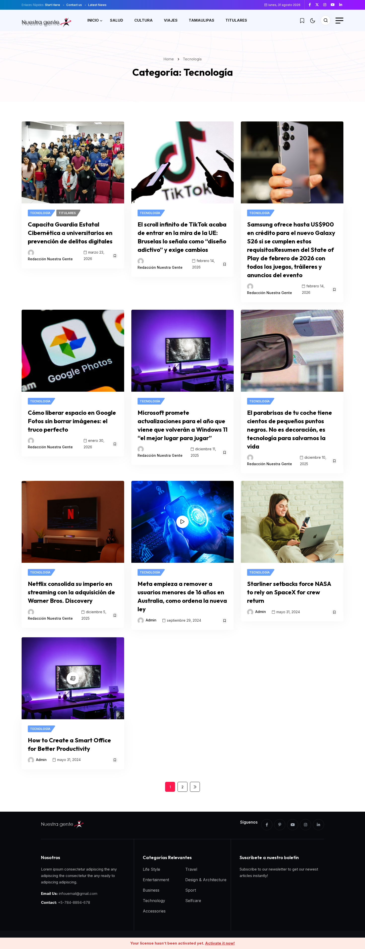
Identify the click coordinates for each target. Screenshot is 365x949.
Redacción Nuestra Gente (50, 259)
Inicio (93, 20)
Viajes (171, 20)
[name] (312, 4)
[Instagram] (305, 824)
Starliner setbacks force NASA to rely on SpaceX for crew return (289, 592)
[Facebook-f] (266, 824)
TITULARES (236, 20)
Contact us (74, 5)
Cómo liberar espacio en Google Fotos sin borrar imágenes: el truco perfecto (72, 421)
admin (151, 620)
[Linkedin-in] (318, 824)
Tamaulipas (201, 20)
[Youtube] (292, 824)
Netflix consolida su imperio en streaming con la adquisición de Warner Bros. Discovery (71, 592)
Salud (116, 20)
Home (169, 59)
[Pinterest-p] (279, 824)
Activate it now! (220, 943)
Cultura (143, 20)
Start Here (52, 5)
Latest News (97, 5)
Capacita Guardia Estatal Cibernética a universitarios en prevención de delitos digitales (70, 233)
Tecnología (192, 59)
